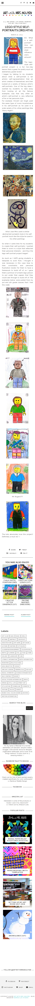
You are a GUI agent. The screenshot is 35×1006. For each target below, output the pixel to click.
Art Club (5, 636)
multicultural (16, 662)
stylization (6, 686)
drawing (28, 21)
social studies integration (12, 679)
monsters (5, 662)
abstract (13, 639)
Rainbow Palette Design (18, 781)
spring (4, 682)
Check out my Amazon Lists (19, 804)
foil (18, 652)
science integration (23, 672)
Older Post (26, 614)
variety (19, 689)
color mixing (26, 649)
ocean (17, 666)
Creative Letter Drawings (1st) (10, 602)
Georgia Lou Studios (21, 997)
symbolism (16, 686)
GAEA (12, 636)
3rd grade (11, 21)
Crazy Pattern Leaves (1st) (25, 581)
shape (16, 676)
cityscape (21, 646)
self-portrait (21, 23)
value (12, 689)
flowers (11, 652)
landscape (14, 656)
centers (13, 646)
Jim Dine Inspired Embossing (25, 602)
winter (25, 692)
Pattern (4, 639)
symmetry (26, 686)
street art (22, 682)
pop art (11, 23)
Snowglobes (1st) (17, 936)
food (24, 652)
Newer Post (9, 614)
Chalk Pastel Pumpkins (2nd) (10, 581)
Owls (24, 636)
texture (5, 689)
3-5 (4, 21)
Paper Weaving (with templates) (17, 871)
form (29, 652)
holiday (5, 656)
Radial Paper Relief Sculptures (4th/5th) (17, 839)
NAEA (18, 636)
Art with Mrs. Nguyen (22, 996)
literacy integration (9, 659)
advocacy (22, 639)
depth (4, 652)
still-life (12, 682)
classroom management (10, 649)
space (26, 679)
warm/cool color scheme (11, 692)
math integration (25, 659)
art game (17, 642)
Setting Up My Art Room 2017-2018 (17, 903)
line (21, 656)
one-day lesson (7, 669)
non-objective (7, 666)
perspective (19, 669)
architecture (7, 642)
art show (26, 642)
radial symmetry (8, 672)
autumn (5, 646)
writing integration (9, 696)
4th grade (20, 21)
